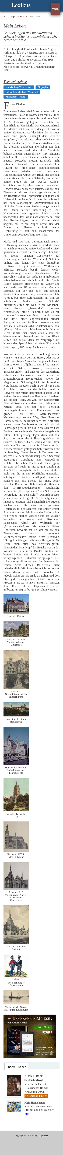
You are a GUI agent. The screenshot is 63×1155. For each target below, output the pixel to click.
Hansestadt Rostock (16, 96)
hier (26, 1113)
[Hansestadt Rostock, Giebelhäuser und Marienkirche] (16, 764)
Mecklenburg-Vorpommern (19, 87)
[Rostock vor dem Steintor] (16, 943)
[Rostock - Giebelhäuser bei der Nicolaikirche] (16, 688)
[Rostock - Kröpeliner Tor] (16, 810)
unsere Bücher (16, 1067)
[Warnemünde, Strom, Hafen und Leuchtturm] (16, 1003)
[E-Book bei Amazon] (30, 1057)
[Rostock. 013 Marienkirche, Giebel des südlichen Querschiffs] (16, 888)
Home (6, 17)
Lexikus (21, 5)
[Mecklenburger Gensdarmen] (16, 979)
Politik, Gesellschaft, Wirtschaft (22, 92)
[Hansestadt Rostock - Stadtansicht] (16, 715)
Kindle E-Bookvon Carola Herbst (35, 1080)
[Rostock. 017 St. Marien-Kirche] (16, 850)
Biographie (43, 87)
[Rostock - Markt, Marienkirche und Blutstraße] (16, 636)
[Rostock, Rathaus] (16, 612)
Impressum (43, 1135)
